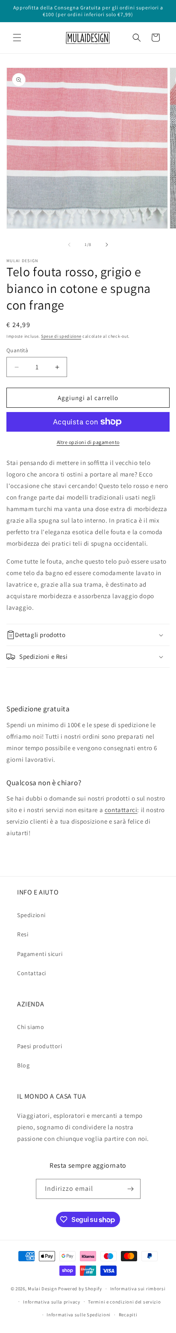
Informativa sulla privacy (51, 1302)
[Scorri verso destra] (106, 244)
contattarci (121, 810)
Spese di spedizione (61, 336)
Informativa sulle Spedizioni (79, 1315)
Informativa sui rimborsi (138, 1289)
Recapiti (128, 1315)
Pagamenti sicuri (40, 954)
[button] (17, 37)
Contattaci (31, 973)
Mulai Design (42, 1289)
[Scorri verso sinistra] (69, 244)
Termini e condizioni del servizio (124, 1302)
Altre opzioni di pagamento (88, 442)
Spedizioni (31, 915)
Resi (22, 934)
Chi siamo (30, 1027)
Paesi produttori (39, 1046)
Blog (23, 1065)
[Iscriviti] (130, 1189)
